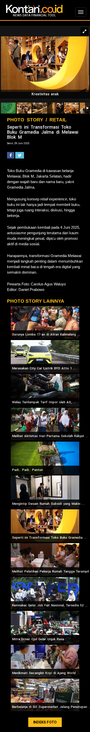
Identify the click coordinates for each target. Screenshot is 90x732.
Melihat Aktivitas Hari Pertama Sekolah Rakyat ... (50, 436)
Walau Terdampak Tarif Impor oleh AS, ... (44, 402)
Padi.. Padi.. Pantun (27, 470)
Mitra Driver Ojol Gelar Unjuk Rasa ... (40, 639)
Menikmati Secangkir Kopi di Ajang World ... (46, 673)
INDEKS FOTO (45, 722)
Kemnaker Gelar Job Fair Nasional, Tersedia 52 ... (50, 605)
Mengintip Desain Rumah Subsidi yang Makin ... (48, 504)
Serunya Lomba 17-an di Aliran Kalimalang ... (46, 334)
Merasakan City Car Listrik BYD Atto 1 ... (44, 368)
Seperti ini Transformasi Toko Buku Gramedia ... (49, 537)
